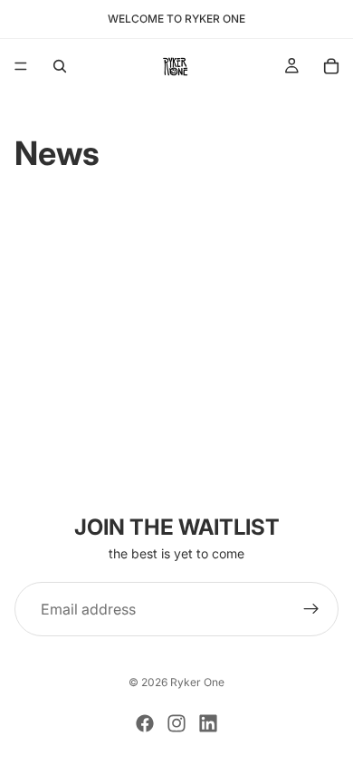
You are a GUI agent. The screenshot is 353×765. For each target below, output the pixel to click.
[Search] (60, 66)
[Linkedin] (208, 723)
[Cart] (331, 66)
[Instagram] (176, 723)
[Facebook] (145, 723)
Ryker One (197, 682)
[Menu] (21, 66)
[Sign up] (311, 609)
